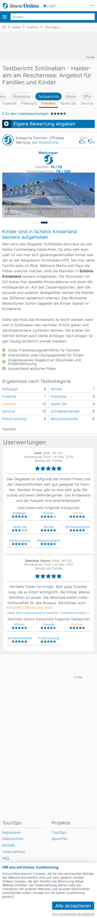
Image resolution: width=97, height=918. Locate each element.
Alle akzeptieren (73, 906)
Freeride (9, 103)
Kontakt (8, 845)
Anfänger (10, 389)
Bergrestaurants (64, 418)
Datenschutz (12, 838)
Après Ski (68, 103)
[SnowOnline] (20, 5)
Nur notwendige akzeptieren (73, 914)
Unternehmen (13, 851)
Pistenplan (22, 96)
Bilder (71, 96)
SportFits (59, 838)
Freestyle (29, 103)
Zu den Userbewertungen (26, 113)
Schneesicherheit (65, 411)
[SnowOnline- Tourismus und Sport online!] (6, 27)
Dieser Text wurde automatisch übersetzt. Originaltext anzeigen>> (48, 612)
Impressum (11, 832)
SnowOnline (48, 142)
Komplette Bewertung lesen (29, 607)
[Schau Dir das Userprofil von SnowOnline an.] (8, 140)
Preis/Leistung (14, 418)
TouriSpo (59, 832)
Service (87, 103)
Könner (56, 389)
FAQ (5, 858)
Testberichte (48, 96)
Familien (48, 103)
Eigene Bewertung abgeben (44, 124)
